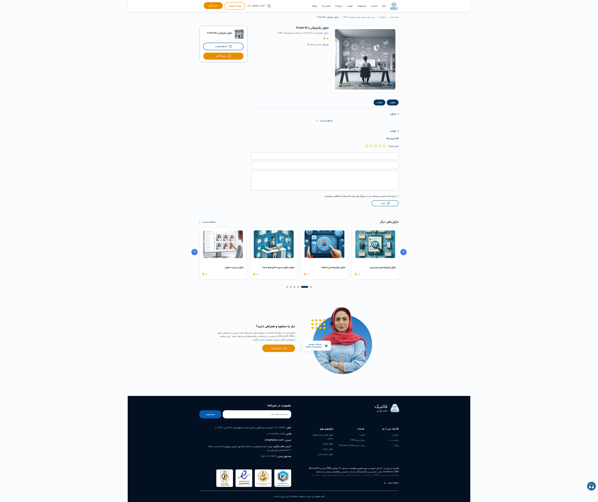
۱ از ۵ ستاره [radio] (384, 146)
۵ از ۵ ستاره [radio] (367, 146)
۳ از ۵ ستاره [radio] (375, 146)
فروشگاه (382, 17)
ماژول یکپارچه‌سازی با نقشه (333, 267)
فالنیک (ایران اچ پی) (288, 496)
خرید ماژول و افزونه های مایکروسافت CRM (359, 17)
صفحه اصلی (394, 17)
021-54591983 (256, 5)
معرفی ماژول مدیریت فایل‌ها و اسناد (278, 267)
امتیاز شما (393, 146)
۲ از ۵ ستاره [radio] (380, 146)
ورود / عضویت (234, 5)
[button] (325, 120)
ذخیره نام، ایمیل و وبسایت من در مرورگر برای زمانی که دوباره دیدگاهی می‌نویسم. (360, 196)
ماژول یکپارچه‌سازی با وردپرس (383, 267)
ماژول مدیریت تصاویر (234, 267)
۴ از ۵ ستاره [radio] (371, 146)
